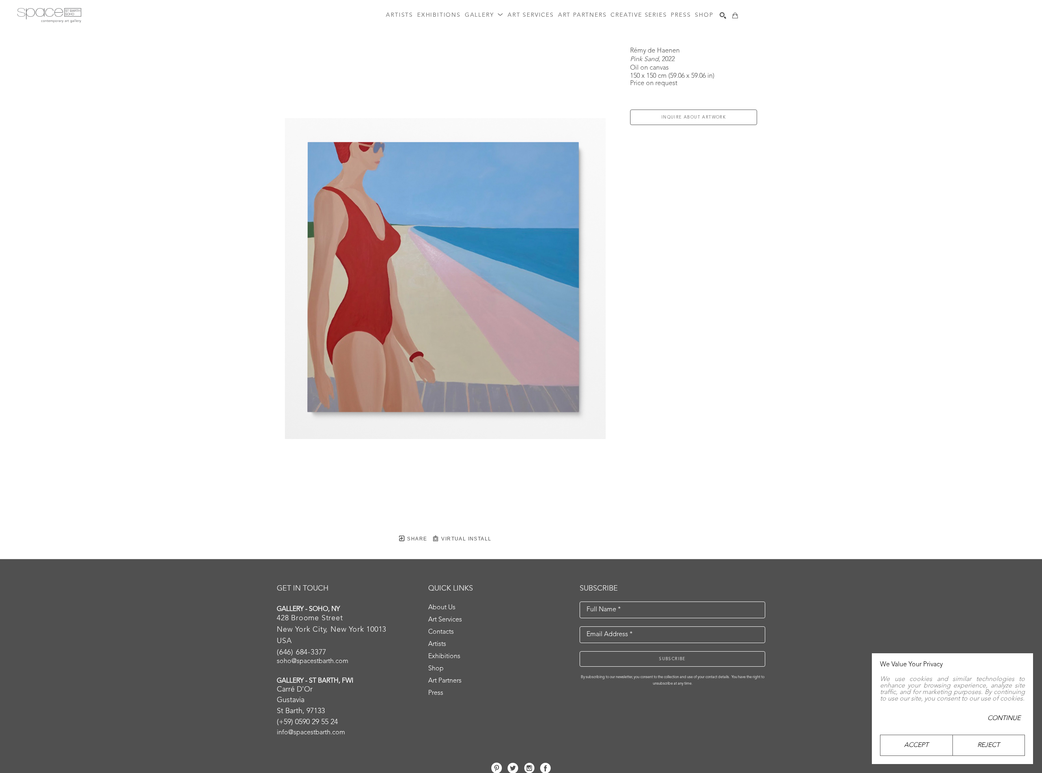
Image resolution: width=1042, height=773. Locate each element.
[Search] (723, 15)
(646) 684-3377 (301, 652)
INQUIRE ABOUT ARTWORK (693, 117)
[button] (484, 15)
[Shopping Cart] (735, 15)
